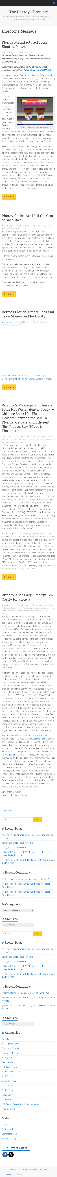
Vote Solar (24, 777)
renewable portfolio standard (20, 611)
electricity (39, 322)
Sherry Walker (11, 879)
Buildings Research (10, 1043)
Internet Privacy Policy (13, 1174)
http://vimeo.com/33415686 (37, 70)
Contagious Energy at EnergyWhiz (17, 843)
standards (14, 442)
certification (43, 437)
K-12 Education (9, 1076)
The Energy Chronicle (28, 11)
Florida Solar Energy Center (29, 379)
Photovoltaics (12, 229)
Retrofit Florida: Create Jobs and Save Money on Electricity (28, 314)
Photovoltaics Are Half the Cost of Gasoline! (27, 217)
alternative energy (41, 605)
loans (15, 325)
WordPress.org (9, 1138)
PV (19, 229)
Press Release (8, 1085)
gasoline (4, 229)
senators (48, 439)
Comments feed (9, 1134)
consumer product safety (17, 439)
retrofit (20, 325)
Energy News (8, 1057)
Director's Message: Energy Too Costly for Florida (27, 597)
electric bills (6, 608)
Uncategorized (8, 1109)
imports (41, 439)
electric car (39, 226)
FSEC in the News (10, 1067)
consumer (5, 439)
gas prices (47, 226)
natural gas (43, 608)
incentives (5, 325)
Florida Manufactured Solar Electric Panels (24, 44)
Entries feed (7, 1129)
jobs (10, 325)
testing (20, 442)
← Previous (7, 810)
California (51, 605)
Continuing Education (11, 1048)
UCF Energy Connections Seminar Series (20, 1104)
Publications (7, 1090)
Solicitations (7, 1095)
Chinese (50, 437)
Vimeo (48, 379)
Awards (5, 1039)
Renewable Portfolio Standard (40, 739)
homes (45, 322)
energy (20, 608)
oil (48, 608)
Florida (35, 439)
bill (37, 437)
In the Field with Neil (11, 1071)
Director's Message (11, 1053)
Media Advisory (9, 1081)
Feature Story (8, 1062)
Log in (4, 1124)
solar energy (35, 611)
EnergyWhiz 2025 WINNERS (15, 847)
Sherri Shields (7, 52)
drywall (29, 439)
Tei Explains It (8, 1099)
